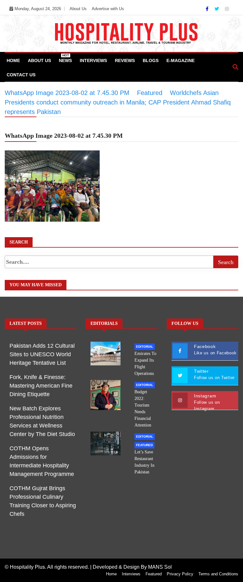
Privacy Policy (180, 574)
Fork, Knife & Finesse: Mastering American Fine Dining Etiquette (40, 385)
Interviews (93, 60)
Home (13, 60)
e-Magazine (180, 60)
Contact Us (21, 74)
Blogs (151, 60)
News (65, 58)
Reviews (125, 60)
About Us (78, 8)
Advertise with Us (108, 8)
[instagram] (227, 8)
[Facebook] (208, 8)
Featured (144, 445)
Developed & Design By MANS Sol (132, 567)
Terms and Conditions (218, 574)
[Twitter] (217, 8)
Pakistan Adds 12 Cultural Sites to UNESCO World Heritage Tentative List (42, 354)
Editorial (144, 346)
